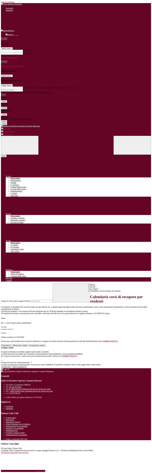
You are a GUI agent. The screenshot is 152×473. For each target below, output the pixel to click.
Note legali (10, 420)
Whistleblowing (12, 431)
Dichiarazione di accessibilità (16, 426)
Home (92, 284)
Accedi (4, 39)
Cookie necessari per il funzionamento (15, 362)
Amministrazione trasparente (16, 435)
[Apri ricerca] (132, 145)
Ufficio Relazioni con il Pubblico (18, 424)
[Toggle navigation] (19, 145)
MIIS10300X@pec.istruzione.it (31, 391)
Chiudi (4, 101)
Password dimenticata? (9, 58)
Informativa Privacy (13, 422)
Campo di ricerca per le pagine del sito (15, 301)
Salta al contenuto (7, 2)
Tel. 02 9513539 (15, 387)
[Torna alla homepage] (76, 126)
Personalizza (6, 345)
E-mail (25, 88)
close (4, 156)
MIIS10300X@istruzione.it (30, 389)
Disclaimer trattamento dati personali (14, 453)
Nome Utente (28, 51)
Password (27, 53)
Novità (92, 287)
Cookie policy (11, 418)
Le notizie (94, 289)
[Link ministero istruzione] (11, 4)
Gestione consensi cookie (15, 433)
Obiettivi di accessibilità (15, 428)
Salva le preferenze (19, 367)
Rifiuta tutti (20, 345)
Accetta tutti (37, 345)
